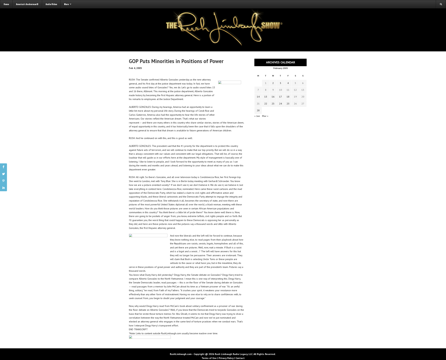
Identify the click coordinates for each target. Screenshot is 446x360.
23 (273, 103)
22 (265, 103)
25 (288, 103)
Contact (240, 358)
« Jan (257, 116)
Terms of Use (209, 358)
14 (258, 96)
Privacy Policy (226, 358)
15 (265, 96)
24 (280, 103)
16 (273, 96)
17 (280, 96)
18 (288, 96)
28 (258, 110)
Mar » (265, 116)
